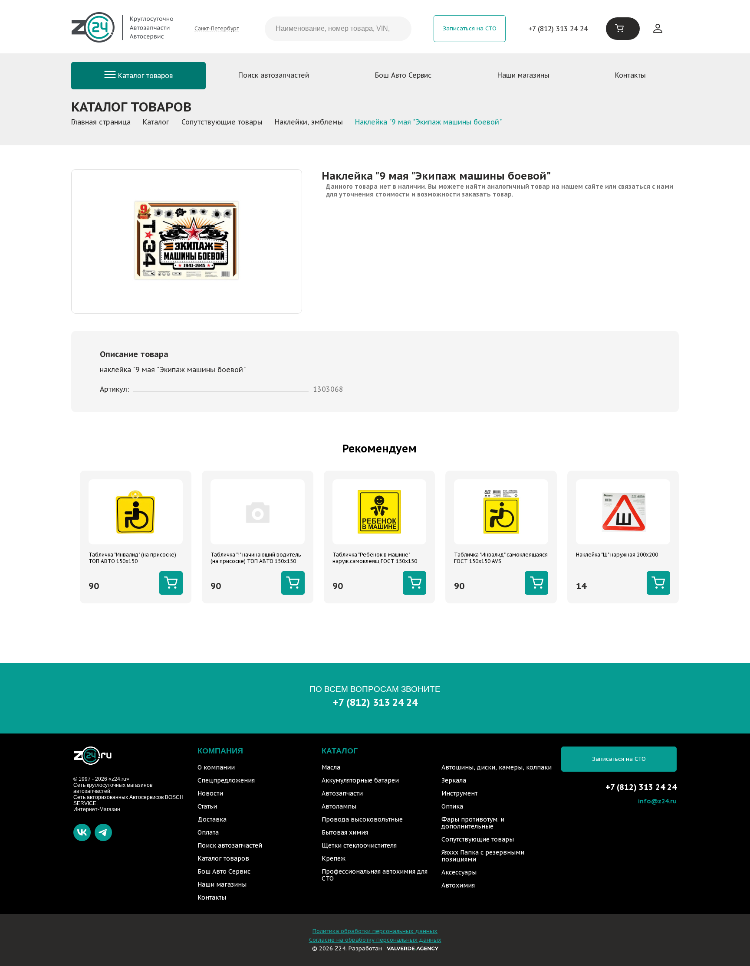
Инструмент (459, 793)
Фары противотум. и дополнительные (472, 822)
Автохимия (458, 885)
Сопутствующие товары (477, 839)
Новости (210, 793)
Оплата (208, 832)
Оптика (452, 806)
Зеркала (453, 780)
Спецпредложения (226, 780)
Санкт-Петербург (216, 28)
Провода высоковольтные (362, 819)
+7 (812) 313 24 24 (558, 28)
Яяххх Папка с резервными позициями (482, 855)
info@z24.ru (657, 801)
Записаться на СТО (470, 28)
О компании (216, 767)
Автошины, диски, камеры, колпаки (496, 767)
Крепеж (333, 858)
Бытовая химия (345, 832)
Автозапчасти (342, 793)
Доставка (212, 819)
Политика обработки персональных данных (375, 931)
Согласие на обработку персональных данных (375, 939)
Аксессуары (459, 872)
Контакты (630, 75)
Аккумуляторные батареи (360, 780)
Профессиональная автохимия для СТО (375, 875)
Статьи (207, 806)
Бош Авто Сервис (403, 75)
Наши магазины (523, 75)
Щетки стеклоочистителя (359, 845)
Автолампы (339, 806)
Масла (331, 767)
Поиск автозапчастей (273, 75)
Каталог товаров (144, 75)
